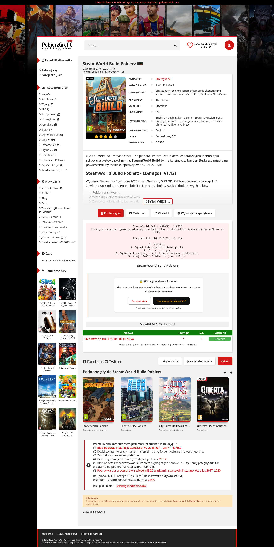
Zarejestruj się (139, 301)
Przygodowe (49, 114)
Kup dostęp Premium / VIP (171, 301)
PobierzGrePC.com (62, 539)
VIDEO (163, 459)
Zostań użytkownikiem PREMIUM (55, 210)
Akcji (44, 94)
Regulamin (47, 533)
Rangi (44, 203)
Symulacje (47, 124)
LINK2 (177, 448)
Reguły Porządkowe (67, 533)
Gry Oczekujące (50, 165)
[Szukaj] (175, 45)
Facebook (95, 361)
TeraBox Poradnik (52, 222)
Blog (44, 198)
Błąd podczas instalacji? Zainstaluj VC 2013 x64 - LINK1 (134, 448)
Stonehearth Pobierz (95, 426)
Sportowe (47, 99)
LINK (151, 480)
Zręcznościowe (50, 134)
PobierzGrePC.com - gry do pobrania (57, 45)
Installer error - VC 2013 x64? (58, 242)
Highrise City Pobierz (133, 426)
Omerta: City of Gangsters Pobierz (213, 426)
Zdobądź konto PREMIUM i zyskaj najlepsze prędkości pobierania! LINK (137, 2)
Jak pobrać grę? (50, 232)
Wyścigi (46, 104)
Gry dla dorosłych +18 (54, 170)
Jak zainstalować (198, 361)
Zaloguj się (49, 70)
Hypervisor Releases (53, 160)
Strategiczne (163, 79)
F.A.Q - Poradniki (51, 217)
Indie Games (48, 155)
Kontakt (46, 193)
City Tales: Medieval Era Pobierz (175, 426)
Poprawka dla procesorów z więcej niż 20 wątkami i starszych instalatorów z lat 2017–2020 (159, 470)
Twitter (115, 361)
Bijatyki (45, 129)
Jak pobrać (169, 361)
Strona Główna (50, 188)
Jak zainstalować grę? (53, 237)
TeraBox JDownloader (54, 227)
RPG (44, 109)
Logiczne (46, 140)
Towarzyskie (49, 145)
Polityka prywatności (92, 533)
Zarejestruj (195, 500)
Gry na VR (47, 150)
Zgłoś (225, 361)
